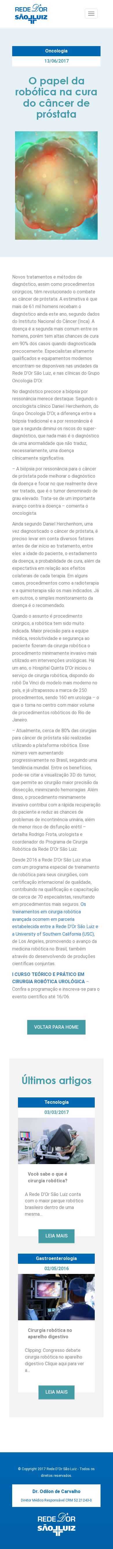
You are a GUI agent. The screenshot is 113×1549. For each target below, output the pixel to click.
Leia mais (56, 1236)
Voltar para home (56, 1027)
